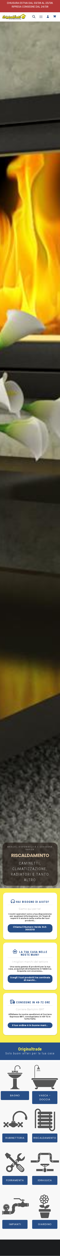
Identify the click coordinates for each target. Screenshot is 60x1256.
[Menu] (41, 17)
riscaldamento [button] (44, 1138)
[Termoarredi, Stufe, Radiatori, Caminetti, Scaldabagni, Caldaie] (45, 1120)
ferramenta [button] (15, 1180)
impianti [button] (15, 1224)
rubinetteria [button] (14, 1138)
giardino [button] (45, 1224)
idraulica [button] (45, 1180)
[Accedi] (48, 17)
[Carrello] (55, 17)
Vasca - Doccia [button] (45, 1097)
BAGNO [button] (15, 1095)
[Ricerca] (34, 17)
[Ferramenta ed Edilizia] (15, 1162)
